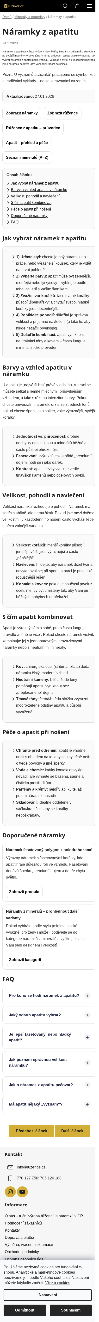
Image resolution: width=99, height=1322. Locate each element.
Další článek (70, 1156)
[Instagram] (10, 1216)
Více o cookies (57, 1283)
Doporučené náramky (29, 216)
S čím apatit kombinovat (31, 203)
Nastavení (48, 1295)
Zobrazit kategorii (25, 960)
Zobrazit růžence (62, 113)
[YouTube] (22, 1216)
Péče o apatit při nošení (31, 209)
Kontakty (12, 1255)
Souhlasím (70, 1310)
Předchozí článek (29, 1156)
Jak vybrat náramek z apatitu (35, 183)
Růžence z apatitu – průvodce (33, 128)
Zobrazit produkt (24, 892)
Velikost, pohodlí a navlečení (35, 196)
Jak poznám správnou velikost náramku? (38, 1087)
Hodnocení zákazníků (23, 1248)
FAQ (15, 222)
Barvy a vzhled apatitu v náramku (39, 190)
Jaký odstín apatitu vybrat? (35, 1040)
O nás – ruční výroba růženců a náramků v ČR (44, 1241)
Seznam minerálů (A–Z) (27, 157)
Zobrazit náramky (22, 113)
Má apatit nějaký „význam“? (35, 1129)
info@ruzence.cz (31, 1192)
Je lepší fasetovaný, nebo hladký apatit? (40, 1062)
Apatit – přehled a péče (27, 143)
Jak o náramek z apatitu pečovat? (41, 1110)
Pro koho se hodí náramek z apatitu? (35, 1018)
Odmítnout (24, 1310)
